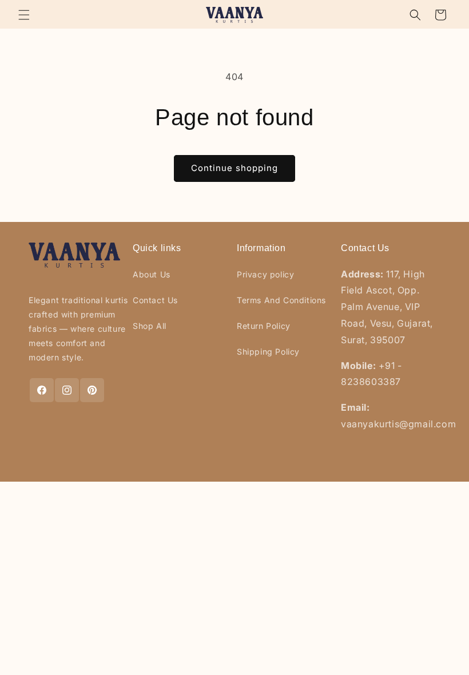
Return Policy (264, 326)
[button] (24, 14)
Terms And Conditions (281, 300)
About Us (151, 274)
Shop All (149, 326)
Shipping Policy (268, 351)
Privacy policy (265, 274)
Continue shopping (234, 167)
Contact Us (155, 300)
